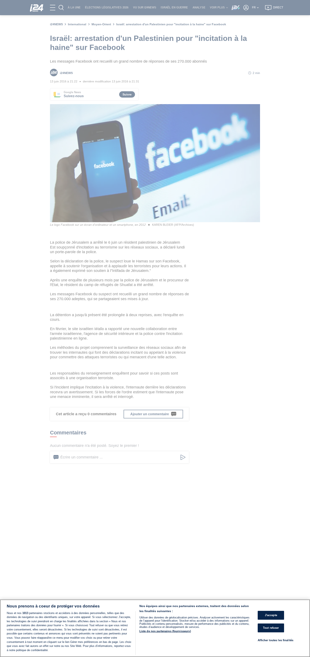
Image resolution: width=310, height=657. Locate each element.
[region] (155, 628)
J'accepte (271, 615)
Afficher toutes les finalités (275, 640)
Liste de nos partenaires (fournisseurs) (165, 631)
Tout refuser (271, 627)
